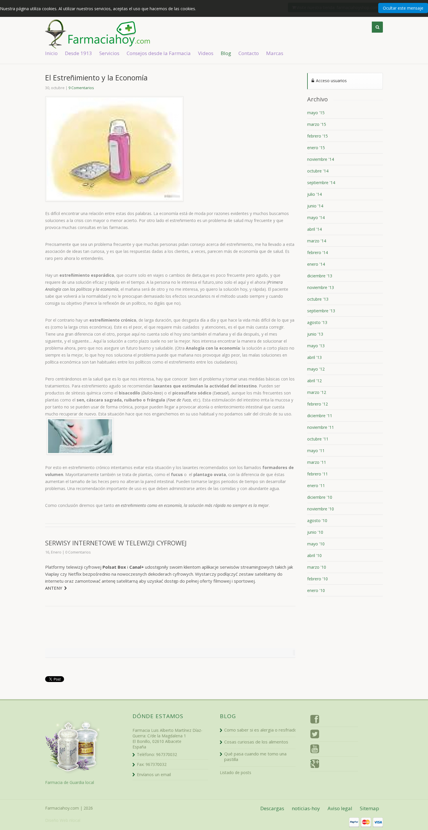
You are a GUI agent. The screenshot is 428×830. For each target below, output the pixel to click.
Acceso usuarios (331, 80)
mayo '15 (316, 112)
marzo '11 (316, 462)
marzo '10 (316, 567)
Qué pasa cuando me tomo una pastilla (255, 756)
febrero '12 (317, 404)
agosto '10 (317, 520)
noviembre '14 (320, 159)
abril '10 (314, 555)
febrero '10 (317, 578)
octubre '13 (317, 299)
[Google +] (314, 764)
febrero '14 (317, 252)
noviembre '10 (320, 509)
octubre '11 (317, 439)
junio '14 (315, 206)
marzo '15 (316, 124)
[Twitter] (314, 735)
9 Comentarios (81, 87)
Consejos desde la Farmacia (159, 53)
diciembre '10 (319, 497)
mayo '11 (316, 450)
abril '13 (314, 357)
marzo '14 (316, 241)
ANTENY (53, 588)
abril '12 (314, 380)
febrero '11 (317, 474)
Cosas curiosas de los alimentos (256, 742)
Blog (226, 53)
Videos (205, 53)
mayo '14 (316, 217)
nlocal (74, 820)
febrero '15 (317, 136)
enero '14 (316, 264)
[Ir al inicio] (118, 34)
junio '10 (315, 532)
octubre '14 (317, 171)
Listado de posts (235, 772)
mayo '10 (316, 544)
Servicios (109, 53)
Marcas (274, 53)
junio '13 (315, 334)
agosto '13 (317, 322)
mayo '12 (316, 369)
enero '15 (316, 147)
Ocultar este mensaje (403, 8)
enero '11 (316, 485)
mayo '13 (316, 345)
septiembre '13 (321, 310)
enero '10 (316, 590)
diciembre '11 (319, 415)
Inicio (51, 53)
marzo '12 (316, 392)
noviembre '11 (320, 427)
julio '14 (314, 194)
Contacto (248, 53)
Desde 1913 (78, 53)
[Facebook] (314, 720)
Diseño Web (56, 820)
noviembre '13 (320, 287)
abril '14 (314, 229)
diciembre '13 (319, 276)
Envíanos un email (154, 774)
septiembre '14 (321, 182)
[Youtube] (314, 750)
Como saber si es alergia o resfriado (260, 730)
